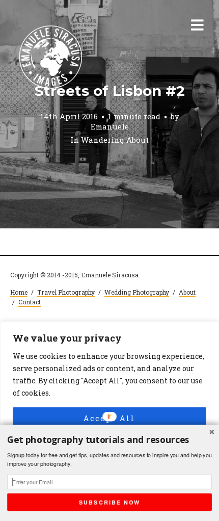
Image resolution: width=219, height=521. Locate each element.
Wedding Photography (136, 292)
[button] (109, 440)
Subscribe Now (109, 502)
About (187, 292)
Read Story (109, 114)
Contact (29, 302)
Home (19, 292)
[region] (109, 408)
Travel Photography (66, 292)
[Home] (51, 57)
